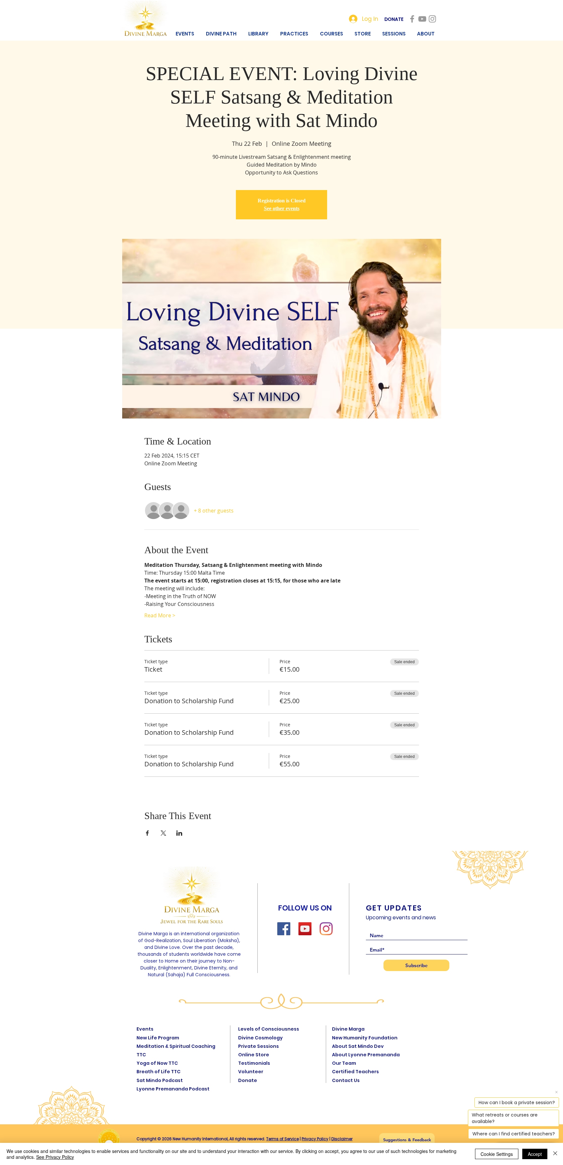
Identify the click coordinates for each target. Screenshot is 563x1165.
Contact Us (346, 1080)
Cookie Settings (497, 1154)
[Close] (555, 1154)
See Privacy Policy (55, 1157)
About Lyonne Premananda (366, 1054)
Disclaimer (342, 1139)
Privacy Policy (315, 1139)
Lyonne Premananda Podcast (173, 1089)
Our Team (344, 1063)
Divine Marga (348, 1029)
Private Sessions (258, 1046)
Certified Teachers (355, 1071)
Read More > (159, 615)
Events (145, 1029)
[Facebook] (283, 928)
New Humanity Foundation (364, 1038)
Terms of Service (282, 1139)
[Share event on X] (163, 833)
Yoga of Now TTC (157, 1063)
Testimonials (254, 1063)
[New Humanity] (412, 19)
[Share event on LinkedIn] (179, 833)
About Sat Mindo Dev (358, 1046)
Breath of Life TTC (158, 1071)
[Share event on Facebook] (147, 833)
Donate (247, 1080)
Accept (535, 1154)
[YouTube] (304, 928)
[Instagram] (326, 928)
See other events (281, 208)
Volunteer (250, 1071)
